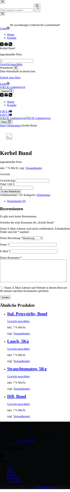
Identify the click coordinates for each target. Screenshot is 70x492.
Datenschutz (14, 481)
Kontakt (11, 105)
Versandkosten (33, 168)
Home (10, 101)
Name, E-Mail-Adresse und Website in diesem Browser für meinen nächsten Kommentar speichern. (33, 289)
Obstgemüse (43, 194)
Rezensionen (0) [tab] (16, 201)
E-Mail (5, 251)
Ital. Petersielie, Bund (27, 313)
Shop (10, 471)
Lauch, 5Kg (18, 341)
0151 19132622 (25, 441)
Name (4, 244)
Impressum (13, 478)
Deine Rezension (11, 257)
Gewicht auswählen (11, 64)
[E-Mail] (6, 95)
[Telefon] (10, 95)
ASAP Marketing (46, 487)
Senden (5, 297)
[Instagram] (2, 95)
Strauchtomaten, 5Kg (27, 368)
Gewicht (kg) (8, 180)
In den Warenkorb (10, 191)
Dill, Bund (16, 396)
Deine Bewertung (11, 238)
